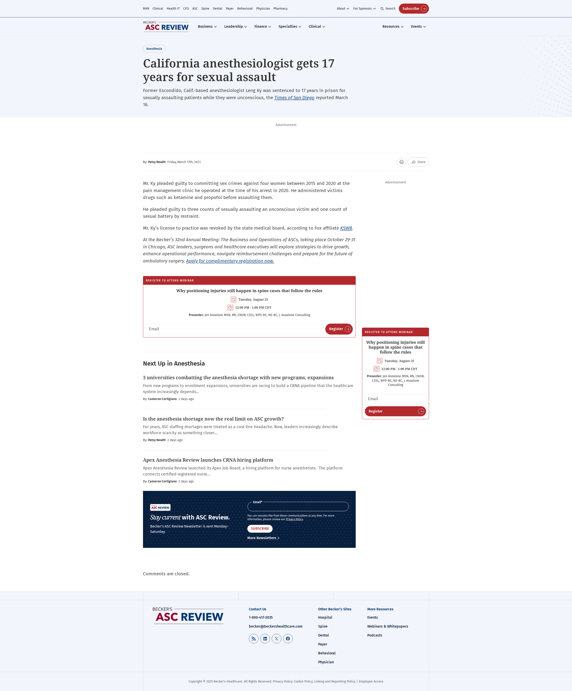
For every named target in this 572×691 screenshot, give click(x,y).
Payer (230, 8)
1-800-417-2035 (261, 617)
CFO (186, 8)
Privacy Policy (294, 519)
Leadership (233, 26)
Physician (263, 8)
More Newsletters (261, 538)
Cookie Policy (303, 681)
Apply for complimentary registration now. (230, 261)
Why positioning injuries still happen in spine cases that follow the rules (249, 290)
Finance (260, 26)
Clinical (158, 8)
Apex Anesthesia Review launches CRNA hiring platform (208, 460)
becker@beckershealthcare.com (276, 626)
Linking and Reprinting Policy (334, 681)
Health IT (173, 8)
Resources (391, 26)
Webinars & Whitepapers (387, 626)
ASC (195, 8)
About (341, 8)
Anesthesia (154, 49)
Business (205, 26)
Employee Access (371, 681)
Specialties (288, 26)
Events (416, 26)
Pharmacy (280, 8)
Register (336, 329)
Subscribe (411, 8)
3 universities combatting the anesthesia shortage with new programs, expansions (238, 377)
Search (390, 8)
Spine (205, 8)
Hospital (325, 617)
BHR (146, 8)
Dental (217, 8)
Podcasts (374, 635)
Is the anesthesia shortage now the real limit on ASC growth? (213, 419)
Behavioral (245, 8)
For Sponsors (362, 8)
